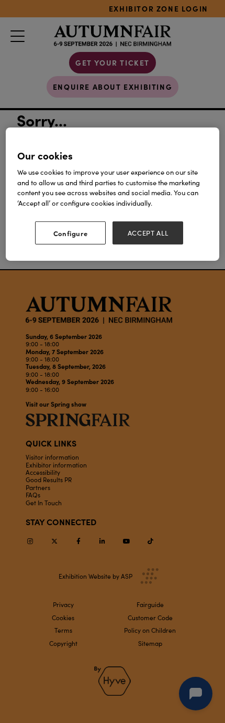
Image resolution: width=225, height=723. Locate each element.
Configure (70, 233)
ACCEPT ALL (148, 233)
